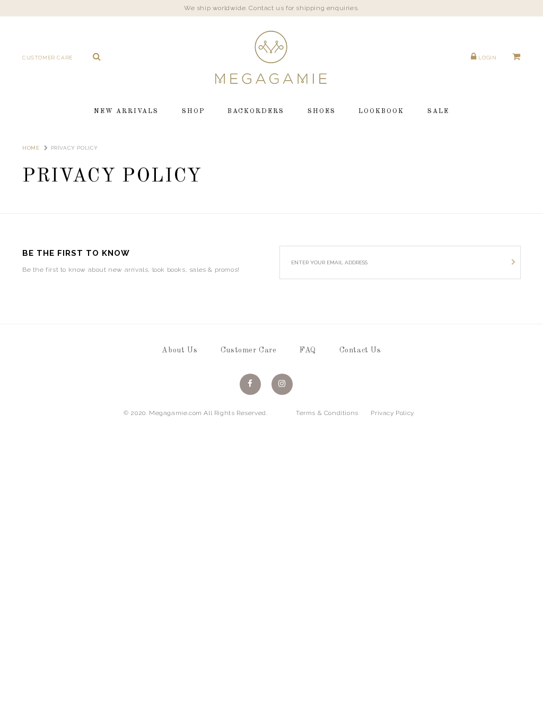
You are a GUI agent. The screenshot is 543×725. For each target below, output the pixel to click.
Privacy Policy (392, 413)
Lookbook (381, 111)
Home (30, 148)
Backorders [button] (255, 111)
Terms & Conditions (327, 413)
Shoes (322, 111)
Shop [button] (193, 111)
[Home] (271, 57)
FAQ (308, 350)
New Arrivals (126, 111)
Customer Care (47, 58)
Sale (438, 111)
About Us (179, 350)
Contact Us (360, 350)
